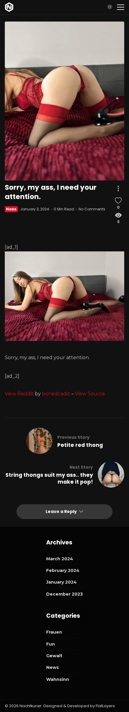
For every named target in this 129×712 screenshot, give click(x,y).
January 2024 (61, 582)
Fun (50, 644)
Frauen (54, 632)
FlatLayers (105, 705)
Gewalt (54, 655)
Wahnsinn (57, 679)
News (11, 209)
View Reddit (19, 394)
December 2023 (64, 594)
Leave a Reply (62, 511)
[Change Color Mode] (110, 7)
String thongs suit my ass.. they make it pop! (49, 478)
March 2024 (59, 558)
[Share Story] (118, 189)
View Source (90, 394)
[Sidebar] (120, 7)
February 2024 (63, 570)
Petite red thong (80, 445)
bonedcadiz (56, 394)
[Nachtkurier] (9, 7)
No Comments (92, 209)
